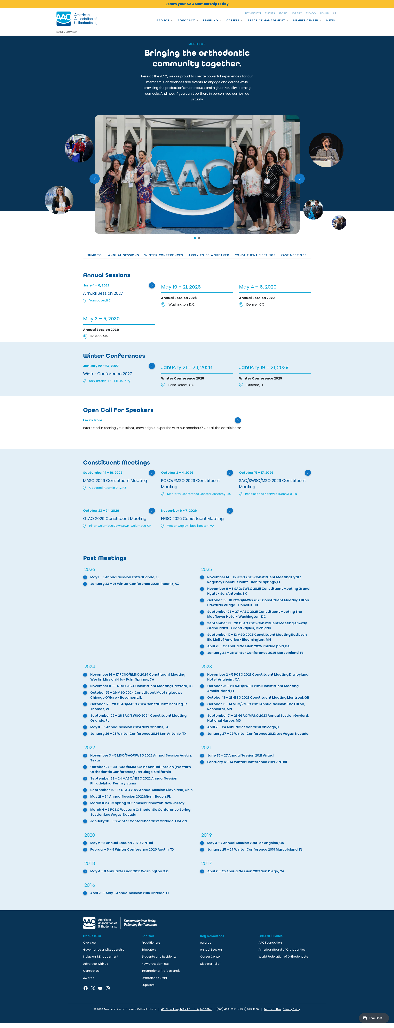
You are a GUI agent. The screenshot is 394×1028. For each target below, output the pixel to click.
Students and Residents (159, 956)
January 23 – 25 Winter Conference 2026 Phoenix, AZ (134, 583)
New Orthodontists (155, 964)
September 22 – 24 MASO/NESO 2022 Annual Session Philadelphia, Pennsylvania (133, 781)
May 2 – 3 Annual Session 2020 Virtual (121, 843)
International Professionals (161, 971)
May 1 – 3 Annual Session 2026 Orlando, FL (124, 577)
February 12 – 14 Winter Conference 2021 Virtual (247, 762)
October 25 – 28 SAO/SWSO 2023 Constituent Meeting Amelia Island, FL (253, 688)
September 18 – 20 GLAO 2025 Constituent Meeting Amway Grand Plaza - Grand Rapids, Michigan (257, 625)
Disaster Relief (210, 964)
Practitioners (151, 943)
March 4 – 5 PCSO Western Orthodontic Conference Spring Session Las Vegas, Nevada (140, 812)
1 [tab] (195, 238)
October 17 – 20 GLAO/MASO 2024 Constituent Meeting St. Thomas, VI (139, 706)
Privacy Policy (291, 1009)
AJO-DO (311, 13)
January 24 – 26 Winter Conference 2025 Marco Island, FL (255, 652)
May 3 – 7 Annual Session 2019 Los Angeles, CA (245, 843)
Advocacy (186, 20)
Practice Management (266, 20)
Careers (232, 20)
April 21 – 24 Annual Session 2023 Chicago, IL (243, 727)
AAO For (163, 20)
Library (296, 13)
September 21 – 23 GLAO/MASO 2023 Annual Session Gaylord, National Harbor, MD (258, 718)
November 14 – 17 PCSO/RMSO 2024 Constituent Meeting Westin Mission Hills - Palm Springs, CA (137, 677)
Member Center (305, 20)
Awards (88, 978)
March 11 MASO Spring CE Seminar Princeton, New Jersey (137, 803)
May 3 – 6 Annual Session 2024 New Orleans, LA (129, 727)
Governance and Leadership (103, 950)
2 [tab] (199, 238)
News (330, 20)
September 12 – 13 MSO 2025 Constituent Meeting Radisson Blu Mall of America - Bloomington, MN (257, 637)
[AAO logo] (76, 18)
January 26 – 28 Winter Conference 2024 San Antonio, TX (138, 733)
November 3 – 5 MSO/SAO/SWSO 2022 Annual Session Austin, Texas (141, 758)
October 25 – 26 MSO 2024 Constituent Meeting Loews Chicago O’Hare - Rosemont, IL (136, 695)
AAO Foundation (270, 943)
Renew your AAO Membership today (197, 3)
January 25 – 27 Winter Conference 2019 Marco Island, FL (254, 849)
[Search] (334, 13)
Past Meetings (294, 255)
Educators (149, 950)
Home (59, 32)
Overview (89, 943)
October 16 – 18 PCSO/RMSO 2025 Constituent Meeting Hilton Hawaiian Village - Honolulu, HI (258, 602)
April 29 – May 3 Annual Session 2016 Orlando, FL (130, 893)
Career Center (210, 956)
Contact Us (91, 971)
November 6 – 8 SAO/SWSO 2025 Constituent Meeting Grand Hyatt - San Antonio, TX (258, 591)
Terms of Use (272, 1009)
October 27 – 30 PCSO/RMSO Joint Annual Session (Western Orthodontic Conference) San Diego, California (140, 769)
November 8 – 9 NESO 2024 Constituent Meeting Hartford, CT (141, 686)
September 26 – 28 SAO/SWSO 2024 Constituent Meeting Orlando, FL (138, 718)
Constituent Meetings (255, 255)
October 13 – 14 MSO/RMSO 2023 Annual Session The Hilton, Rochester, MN (256, 706)
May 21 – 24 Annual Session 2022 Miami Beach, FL (130, 796)
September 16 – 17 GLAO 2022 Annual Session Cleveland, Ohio (141, 790)
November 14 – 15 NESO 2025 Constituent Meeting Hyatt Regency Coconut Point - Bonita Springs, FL (254, 579)
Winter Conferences (163, 255)
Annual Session (211, 950)
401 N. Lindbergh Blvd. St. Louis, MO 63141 (186, 1009)
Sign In (324, 13)
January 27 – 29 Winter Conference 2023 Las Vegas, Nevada (257, 733)
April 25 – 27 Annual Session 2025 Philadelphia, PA (248, 646)
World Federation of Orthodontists (283, 956)
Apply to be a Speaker (208, 255)
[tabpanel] (197, 174)
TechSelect (253, 13)
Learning (210, 20)
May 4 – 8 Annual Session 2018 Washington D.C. (129, 871)
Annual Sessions (123, 255)
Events (270, 13)
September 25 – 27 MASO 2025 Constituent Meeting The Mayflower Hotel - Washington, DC (254, 614)
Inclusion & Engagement (100, 956)
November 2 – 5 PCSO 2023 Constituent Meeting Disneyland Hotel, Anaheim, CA (257, 677)
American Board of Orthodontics (282, 950)
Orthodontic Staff (154, 978)
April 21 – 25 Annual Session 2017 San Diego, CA (245, 871)
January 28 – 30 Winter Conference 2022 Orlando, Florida (138, 821)
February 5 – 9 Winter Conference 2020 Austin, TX (132, 849)
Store (282, 13)
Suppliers (148, 985)
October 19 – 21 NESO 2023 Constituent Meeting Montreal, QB (258, 697)
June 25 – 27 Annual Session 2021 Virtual (240, 755)
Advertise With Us (95, 964)
